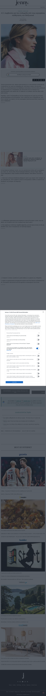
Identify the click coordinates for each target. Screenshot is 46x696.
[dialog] (23, 348)
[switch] (37, 335)
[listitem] (23, 333)
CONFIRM (14, 382)
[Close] (44, 312)
